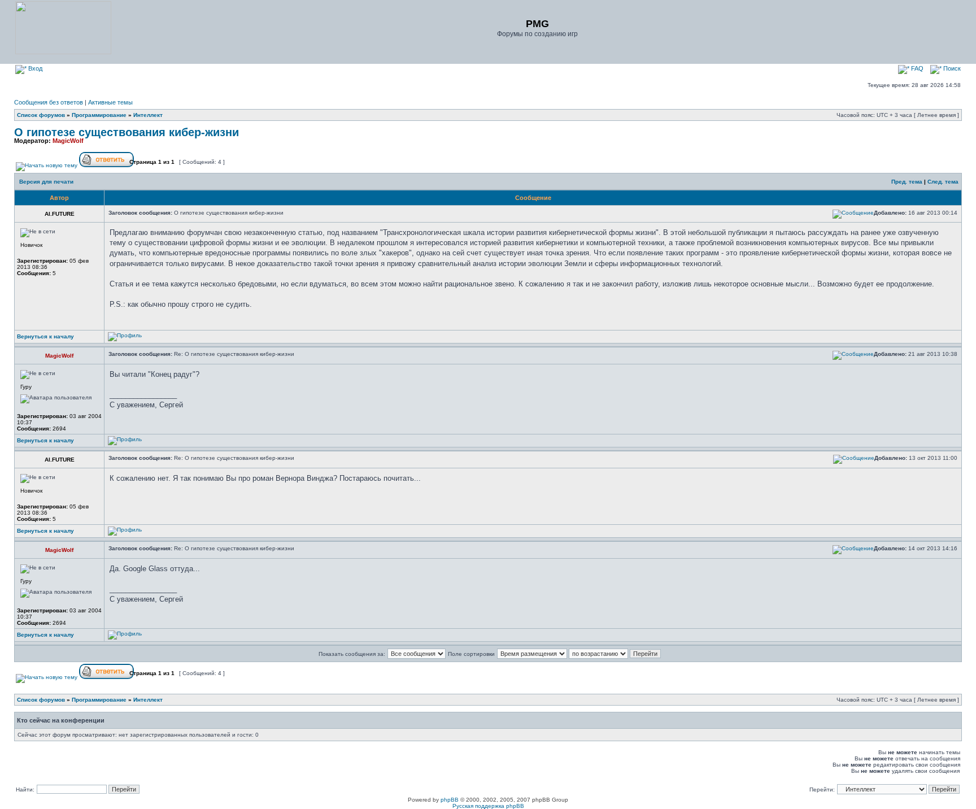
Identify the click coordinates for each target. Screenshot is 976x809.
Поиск (951, 68)
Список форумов (41, 115)
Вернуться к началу (45, 336)
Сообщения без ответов (48, 102)
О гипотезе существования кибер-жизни (126, 132)
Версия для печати (46, 182)
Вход (34, 68)
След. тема (942, 182)
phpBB (450, 800)
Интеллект (148, 115)
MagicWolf (68, 140)
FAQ (916, 68)
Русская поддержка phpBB (488, 806)
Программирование (99, 115)
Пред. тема (906, 182)
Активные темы (110, 102)
